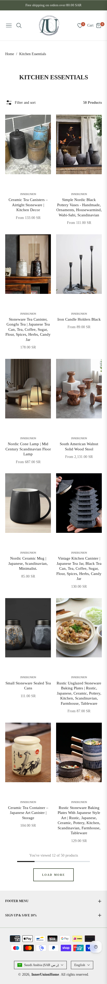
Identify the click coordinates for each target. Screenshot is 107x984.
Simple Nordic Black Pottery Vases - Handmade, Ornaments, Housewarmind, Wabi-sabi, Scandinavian (79, 207)
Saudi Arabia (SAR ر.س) (41, 965)
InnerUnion (28, 194)
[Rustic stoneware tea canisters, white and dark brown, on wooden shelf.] (28, 264)
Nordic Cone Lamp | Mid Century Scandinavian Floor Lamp (28, 449)
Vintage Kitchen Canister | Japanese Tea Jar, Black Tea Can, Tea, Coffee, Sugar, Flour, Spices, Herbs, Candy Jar (79, 568)
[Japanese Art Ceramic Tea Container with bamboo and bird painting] (28, 752)
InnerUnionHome (45, 974)
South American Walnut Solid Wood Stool (79, 446)
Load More (53, 874)
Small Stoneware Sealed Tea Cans (28, 685)
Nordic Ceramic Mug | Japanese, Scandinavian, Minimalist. (28, 563)
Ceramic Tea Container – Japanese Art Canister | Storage (28, 813)
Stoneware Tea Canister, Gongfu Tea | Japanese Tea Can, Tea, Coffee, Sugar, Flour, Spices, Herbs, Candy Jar (28, 329)
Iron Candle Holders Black (79, 319)
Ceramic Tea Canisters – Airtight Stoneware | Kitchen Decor (28, 205)
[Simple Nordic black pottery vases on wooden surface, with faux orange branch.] (79, 144)
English (79, 965)
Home (9, 54)
